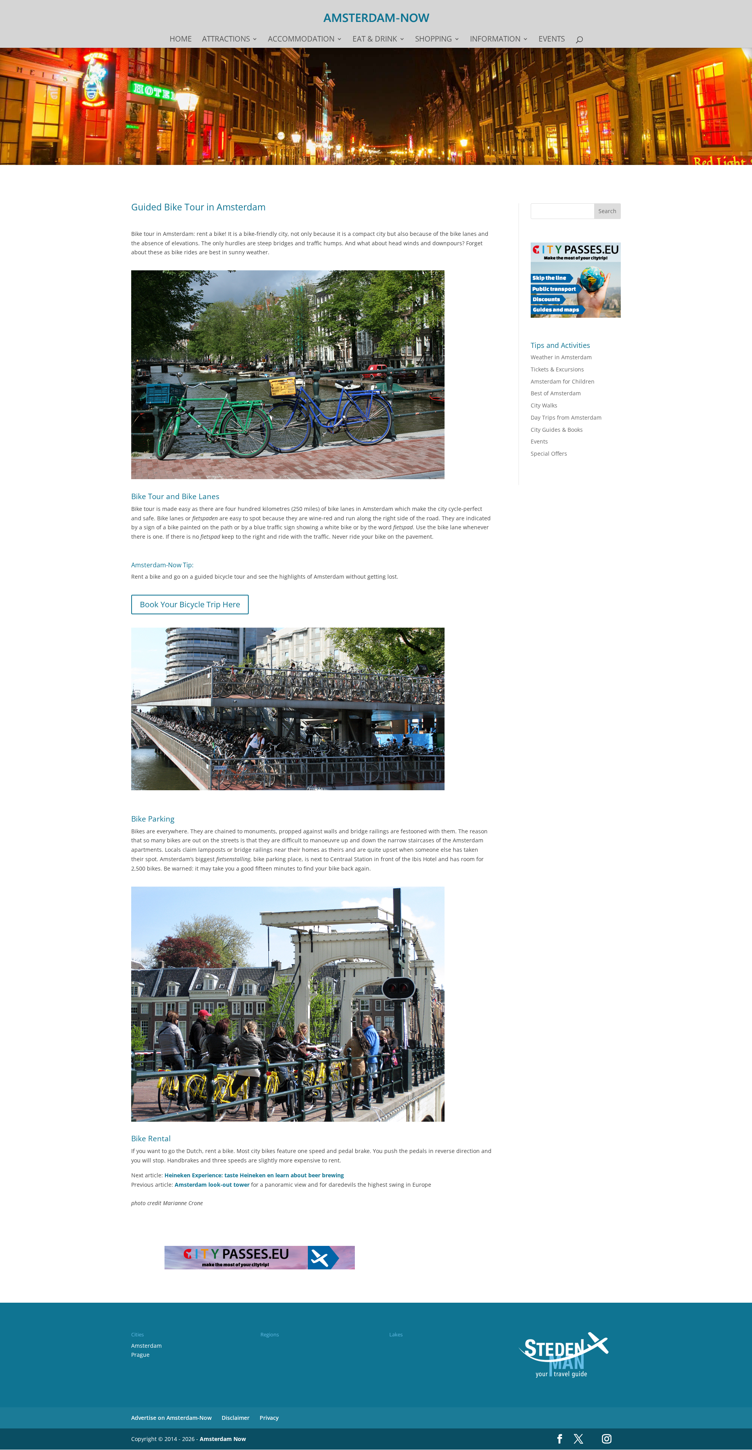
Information (495, 40)
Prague (140, 1354)
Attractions (226, 40)
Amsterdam (146, 1345)
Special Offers (549, 453)
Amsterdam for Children (563, 381)
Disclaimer (235, 1417)
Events (552, 40)
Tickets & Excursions (557, 369)
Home (181, 40)
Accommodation (301, 40)
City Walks (544, 405)
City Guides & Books (557, 429)
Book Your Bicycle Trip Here (190, 604)
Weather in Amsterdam (561, 357)
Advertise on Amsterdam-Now (171, 1417)
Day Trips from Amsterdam (566, 417)
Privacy (269, 1417)
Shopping (433, 40)
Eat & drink (374, 40)
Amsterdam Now (223, 1439)
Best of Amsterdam (556, 393)
